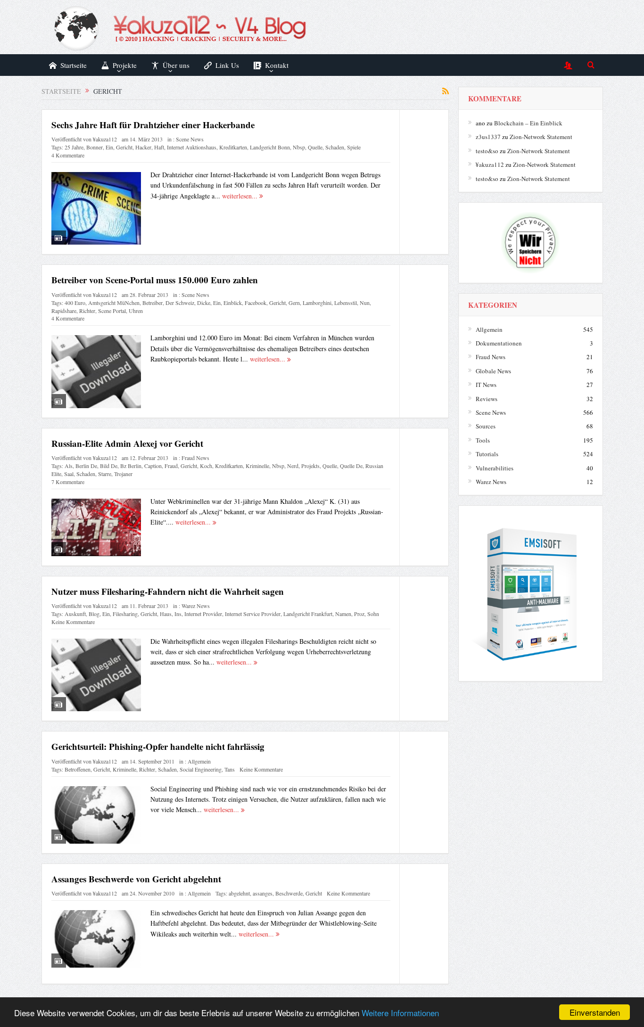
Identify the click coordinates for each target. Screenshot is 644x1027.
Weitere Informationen (400, 1013)
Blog (94, 613)
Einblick (232, 302)
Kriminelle (257, 465)
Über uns (176, 65)
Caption (153, 465)
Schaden (334, 147)
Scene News (190, 139)
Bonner (94, 147)
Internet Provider (203, 613)
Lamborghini (317, 302)
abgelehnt (239, 893)
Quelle (315, 147)
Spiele (354, 147)
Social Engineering (201, 769)
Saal (69, 473)
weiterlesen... (240, 195)
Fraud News (195, 457)
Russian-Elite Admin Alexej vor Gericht (127, 443)
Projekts (310, 465)
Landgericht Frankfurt (307, 613)
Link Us (227, 65)
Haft (159, 147)
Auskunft (75, 613)
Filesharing (125, 613)
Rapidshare (63, 310)
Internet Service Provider (253, 613)
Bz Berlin (130, 465)
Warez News (196, 605)
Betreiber (152, 302)
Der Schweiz (179, 302)
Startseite (73, 65)
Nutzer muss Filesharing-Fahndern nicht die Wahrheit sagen (167, 591)
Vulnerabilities (494, 468)
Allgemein (199, 761)
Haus (166, 613)
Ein (109, 147)
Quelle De (351, 465)
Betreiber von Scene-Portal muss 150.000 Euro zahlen (154, 279)
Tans (229, 769)
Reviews (486, 398)
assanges (262, 893)
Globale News (493, 371)
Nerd (292, 465)
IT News (486, 384)
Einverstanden (595, 1012)
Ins (178, 613)
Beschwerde (289, 893)
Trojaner (123, 473)
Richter (87, 310)
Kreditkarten (233, 147)
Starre (104, 473)
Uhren (136, 310)
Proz (359, 613)
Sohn (373, 613)
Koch (206, 465)
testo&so (487, 151)
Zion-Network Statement (541, 136)
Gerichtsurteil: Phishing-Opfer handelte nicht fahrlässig (157, 746)
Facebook (255, 302)
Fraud (171, 465)
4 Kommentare (67, 155)
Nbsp (299, 147)
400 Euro (75, 302)
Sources (485, 426)
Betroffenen (78, 769)
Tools (483, 440)
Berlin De (86, 465)
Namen (343, 613)
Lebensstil (345, 302)
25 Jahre (74, 147)
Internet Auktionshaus (191, 147)
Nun (365, 302)
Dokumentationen (499, 343)
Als (69, 465)
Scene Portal (112, 310)
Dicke (203, 302)
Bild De (108, 465)
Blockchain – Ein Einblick (528, 123)
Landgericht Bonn (270, 147)
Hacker (143, 147)
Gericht (124, 147)
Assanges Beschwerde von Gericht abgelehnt (136, 878)
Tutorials (487, 454)
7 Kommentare (67, 481)
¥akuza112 (105, 139)
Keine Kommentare (73, 621)
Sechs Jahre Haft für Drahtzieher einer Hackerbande (153, 124)
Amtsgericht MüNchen (114, 302)
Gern (294, 302)
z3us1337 (488, 136)
